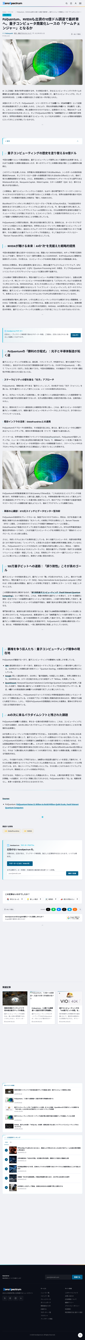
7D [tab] (11, 1142)
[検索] (66, 3)
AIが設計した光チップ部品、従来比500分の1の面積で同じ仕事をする (40, 1186)
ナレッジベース (46, 1299)
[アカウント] (75, 3)
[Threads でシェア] (64, 909)
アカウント (44, 1315)
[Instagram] (15, 1298)
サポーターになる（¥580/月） (19, 864)
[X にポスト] (48, 909)
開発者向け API (46, 1306)
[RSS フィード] (21, 1298)
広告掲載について (71, 1299)
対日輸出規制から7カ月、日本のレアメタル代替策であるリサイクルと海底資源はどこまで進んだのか (49, 1168)
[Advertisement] (42, 130)
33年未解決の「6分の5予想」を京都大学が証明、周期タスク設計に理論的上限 (43, 1158)
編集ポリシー (69, 1302)
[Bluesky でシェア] (59, 909)
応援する (44, 1309)
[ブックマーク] (71, 3)
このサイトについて (71, 1293)
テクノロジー (11, 12)
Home (4, 12)
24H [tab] (6, 1142)
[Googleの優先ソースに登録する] (73, 918)
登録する (77, 1277)
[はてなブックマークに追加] (69, 909)
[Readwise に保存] (75, 909)
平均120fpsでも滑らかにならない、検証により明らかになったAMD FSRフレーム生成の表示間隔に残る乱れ (49, 1149)
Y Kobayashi (8, 33)
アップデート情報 (46, 1319)
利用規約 (68, 1309)
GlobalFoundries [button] (51, 436)
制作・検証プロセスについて (23, 33)
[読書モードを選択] (80, 1335)
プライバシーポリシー (72, 1306)
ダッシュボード (46, 1302)
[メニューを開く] (80, 3)
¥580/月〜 (75, 335)
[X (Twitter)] (4, 1298)
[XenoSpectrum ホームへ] (12, 3)
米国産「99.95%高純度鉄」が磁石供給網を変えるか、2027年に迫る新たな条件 (43, 1177)
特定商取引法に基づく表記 (73, 1312)
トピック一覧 (45, 1296)
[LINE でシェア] (53, 909)
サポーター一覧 (46, 1312)
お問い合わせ (69, 1296)
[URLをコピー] (80, 909)
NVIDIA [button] (12, 113)
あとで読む (77, 34)
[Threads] (10, 1298)
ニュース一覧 (45, 1293)
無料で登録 (72, 874)
